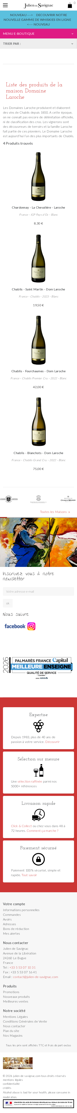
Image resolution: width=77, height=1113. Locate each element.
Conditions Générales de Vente (25, 1021)
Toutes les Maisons (55, 512)
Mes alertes (11, 933)
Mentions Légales (15, 1016)
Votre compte (14, 904)
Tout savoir (29, 875)
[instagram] (31, 626)
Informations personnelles (21, 910)
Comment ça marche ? (42, 830)
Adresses (9, 924)
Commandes (12, 914)
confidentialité (11, 1083)
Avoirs (7, 919)
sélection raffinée (30, 781)
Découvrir (52, 742)
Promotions (11, 992)
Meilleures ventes (15, 1001)
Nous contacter (14, 1026)
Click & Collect (21, 826)
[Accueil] (38, 5)
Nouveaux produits (16, 996)
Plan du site (11, 1031)
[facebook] (15, 626)
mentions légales (13, 1079)
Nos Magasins (13, 1035)
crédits (7, 1087)
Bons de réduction (16, 929)
